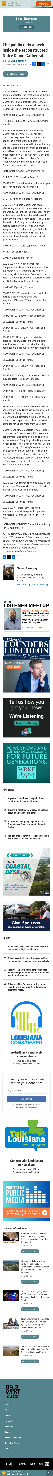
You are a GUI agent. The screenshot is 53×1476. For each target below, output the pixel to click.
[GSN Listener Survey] (26, 717)
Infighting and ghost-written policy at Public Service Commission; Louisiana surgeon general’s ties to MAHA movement (35, 1267)
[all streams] (49, 1473)
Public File (9, 1427)
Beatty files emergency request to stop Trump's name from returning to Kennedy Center (27, 824)
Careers (8, 1432)
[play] (4, 1472)
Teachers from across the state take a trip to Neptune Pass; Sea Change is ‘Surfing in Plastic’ (35, 1349)
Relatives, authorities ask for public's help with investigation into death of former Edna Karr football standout (28, 972)
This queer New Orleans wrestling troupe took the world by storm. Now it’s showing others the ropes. (27, 987)
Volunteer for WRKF (13, 1438)
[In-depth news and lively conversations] (26, 1023)
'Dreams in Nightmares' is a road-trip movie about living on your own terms (28, 811)
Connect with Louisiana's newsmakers (26, 1163)
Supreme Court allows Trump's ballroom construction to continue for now (26, 800)
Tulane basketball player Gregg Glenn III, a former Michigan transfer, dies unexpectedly (28, 959)
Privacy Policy (10, 1421)
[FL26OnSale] (26, 664)
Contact (8, 1415)
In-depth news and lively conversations (26, 1054)
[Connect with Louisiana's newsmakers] (26, 1136)
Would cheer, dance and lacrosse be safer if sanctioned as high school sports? (28, 948)
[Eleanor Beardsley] (8, 572)
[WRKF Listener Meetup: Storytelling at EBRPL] (26, 616)
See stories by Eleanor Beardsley (32, 584)
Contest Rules (10, 1449)
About (7, 1410)
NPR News (8, 789)
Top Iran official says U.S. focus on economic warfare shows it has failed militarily (28, 837)
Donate (44, 4)
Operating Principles (13, 1443)
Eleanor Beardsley (18, 61)
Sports (6, 938)
